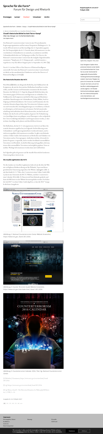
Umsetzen (37, 17)
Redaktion (6, 422)
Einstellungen (20, 432)
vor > (21, 403)
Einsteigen (7, 17)
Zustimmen (72, 431)
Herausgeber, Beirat (9, 419)
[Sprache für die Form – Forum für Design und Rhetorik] (26, 8)
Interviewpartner (8, 426)
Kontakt (54, 419)
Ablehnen (84, 431)
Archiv (46, 17)
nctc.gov (40, 170)
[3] (12, 85)
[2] (22, 75)
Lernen (17, 17)
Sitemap (29, 419)
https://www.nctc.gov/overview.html (31, 378)
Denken (26, 17)
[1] (49, 62)
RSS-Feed (54, 422)
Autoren (5, 424)
